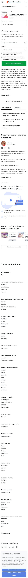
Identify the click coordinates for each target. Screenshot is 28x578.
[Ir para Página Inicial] (14, 2)
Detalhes (17, 108)
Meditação (4, 289)
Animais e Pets (5, 272)
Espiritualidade (5, 287)
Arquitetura (4, 358)
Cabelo (3, 446)
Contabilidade (5, 400)
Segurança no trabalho (7, 360)
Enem (2, 377)
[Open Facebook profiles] (3, 547)
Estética (3, 448)
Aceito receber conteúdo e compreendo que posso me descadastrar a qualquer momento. (12, 54)
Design (3, 336)
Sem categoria (5, 533)
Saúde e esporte (6, 499)
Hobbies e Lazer (6, 414)
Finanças (3, 405)
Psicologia (4, 390)
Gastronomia (4, 324)
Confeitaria (4, 319)
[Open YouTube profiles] (13, 547)
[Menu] (2, 2)
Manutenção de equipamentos (10, 424)
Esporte (3, 504)
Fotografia (4, 338)
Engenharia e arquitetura (8, 355)
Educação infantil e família (9, 346)
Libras (3, 382)
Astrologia (4, 284)
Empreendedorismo (6, 402)
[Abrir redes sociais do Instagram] (5, 148)
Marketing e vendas (7, 434)
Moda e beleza (5, 443)
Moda (2, 456)
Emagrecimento (5, 502)
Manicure (3, 451)
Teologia (3, 292)
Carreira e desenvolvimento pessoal (12, 299)
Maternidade (4, 348)
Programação (6, 108)
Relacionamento (5, 492)
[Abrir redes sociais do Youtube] (9, 148)
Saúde (3, 509)
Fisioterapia (4, 507)
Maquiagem (4, 453)
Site (2, 526)
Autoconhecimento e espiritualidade (12, 282)
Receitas (3, 326)
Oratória (3, 309)
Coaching (3, 304)
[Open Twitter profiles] (6, 547)
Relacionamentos (6, 490)
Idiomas (3, 380)
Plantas (3, 483)
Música (3, 470)
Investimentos (5, 407)
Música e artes (5, 463)
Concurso (3, 370)
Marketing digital (5, 436)
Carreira (3, 302)
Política (3, 387)
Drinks (3, 321)
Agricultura (4, 480)
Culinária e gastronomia (8, 316)
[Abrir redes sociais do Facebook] (2, 148)
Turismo (3, 417)
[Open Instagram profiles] (16, 547)
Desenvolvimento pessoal (8, 307)
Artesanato (4, 465)
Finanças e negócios (7, 397)
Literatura (4, 385)
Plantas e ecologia (7, 478)
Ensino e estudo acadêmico (9, 367)
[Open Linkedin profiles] (9, 547)
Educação (3, 375)
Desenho (3, 468)
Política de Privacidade (11, 59)
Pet (2, 275)
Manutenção (4, 426)
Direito (3, 372)
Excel (2, 521)
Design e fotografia (7, 333)
